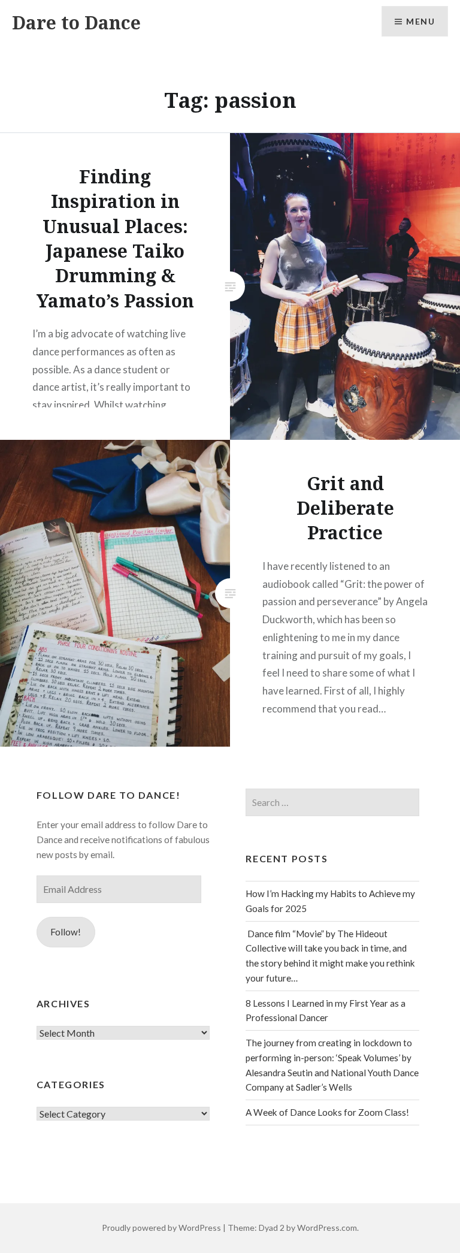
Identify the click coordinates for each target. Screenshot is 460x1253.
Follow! (65, 931)
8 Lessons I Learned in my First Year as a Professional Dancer (325, 1010)
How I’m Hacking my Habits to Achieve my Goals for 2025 (330, 901)
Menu (420, 21)
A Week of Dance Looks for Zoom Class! (327, 1112)
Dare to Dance (76, 22)
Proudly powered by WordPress (161, 1227)
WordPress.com (327, 1227)
